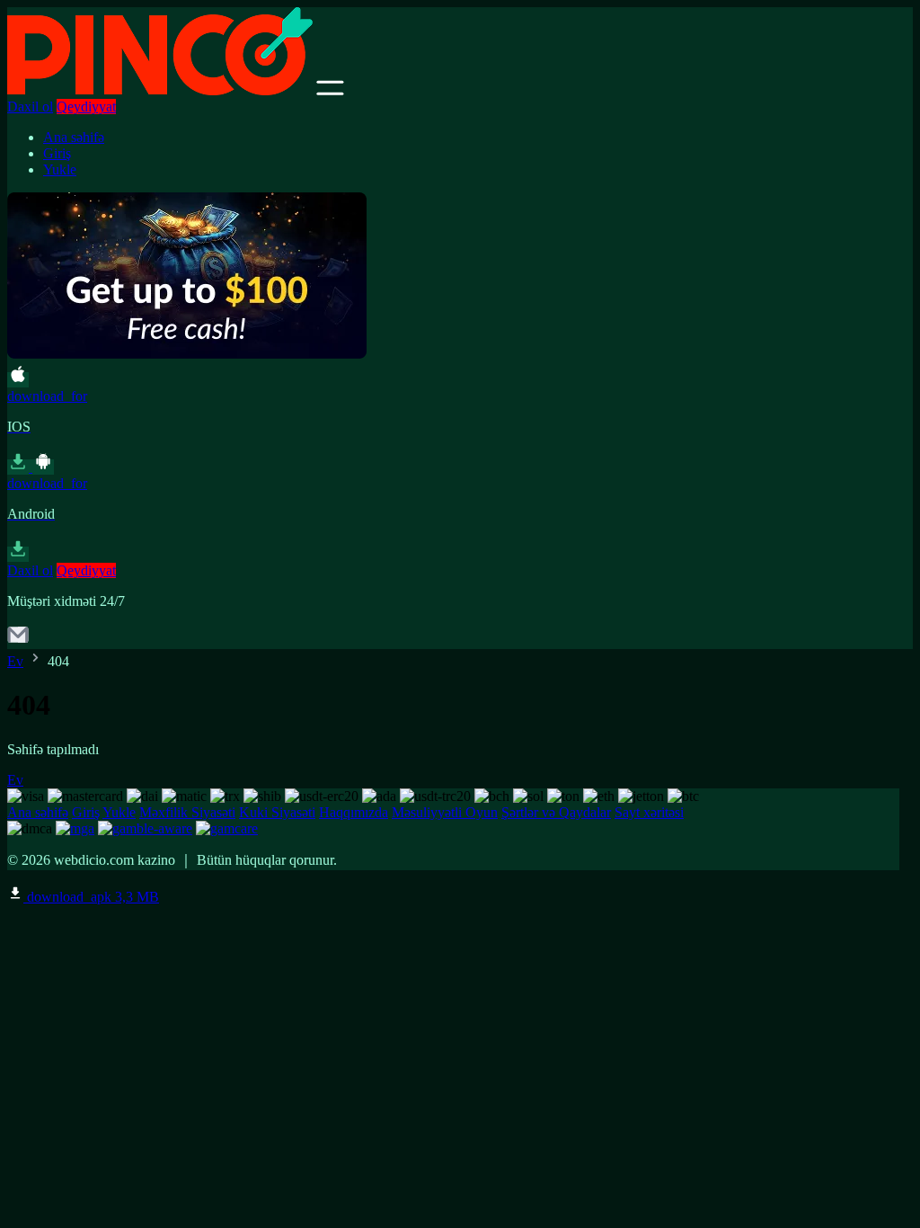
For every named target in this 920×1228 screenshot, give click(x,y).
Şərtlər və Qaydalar (556, 812)
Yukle (59, 169)
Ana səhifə (73, 137)
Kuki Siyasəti (277, 812)
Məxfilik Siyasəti (187, 812)
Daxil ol (30, 106)
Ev (15, 661)
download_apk (91, 896)
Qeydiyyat (86, 106)
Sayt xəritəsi (649, 812)
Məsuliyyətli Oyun (445, 812)
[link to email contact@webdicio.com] (18, 640)
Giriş (57, 153)
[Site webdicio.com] (160, 90)
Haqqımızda (353, 812)
